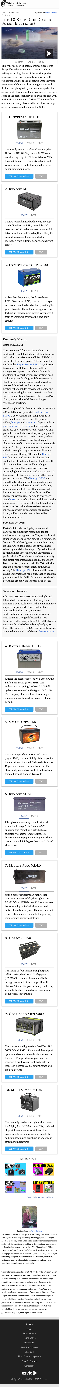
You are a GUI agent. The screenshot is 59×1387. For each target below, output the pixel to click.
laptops (15, 422)
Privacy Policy (29, 1333)
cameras (30, 422)
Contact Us (29, 1365)
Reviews (15, 12)
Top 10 (40, 61)
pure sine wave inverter (16, 426)
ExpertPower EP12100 (30, 364)
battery (13, 499)
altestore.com (46, 631)
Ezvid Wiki (6, 12)
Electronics (6, 15)
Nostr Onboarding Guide (29, 1356)
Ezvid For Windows (29, 1347)
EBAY (41, 176)
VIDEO (40, 143)
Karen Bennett (36, 1231)
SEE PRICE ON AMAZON (19, 176)
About (29, 1329)
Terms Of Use (29, 1337)
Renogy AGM (37, 478)
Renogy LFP (23, 570)
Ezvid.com (29, 1351)
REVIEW (19, 143)
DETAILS (30, 143)
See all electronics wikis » (40, 1197)
